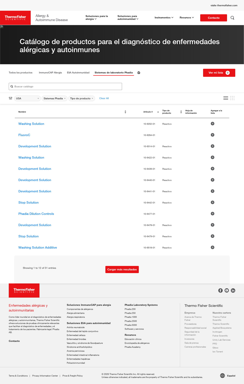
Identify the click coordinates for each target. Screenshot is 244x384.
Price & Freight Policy (73, 375)
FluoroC (24, 135)
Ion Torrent (218, 351)
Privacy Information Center (45, 375)
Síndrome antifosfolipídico (79, 346)
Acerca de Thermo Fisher (193, 318)
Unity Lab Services (221, 339)
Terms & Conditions (18, 375)
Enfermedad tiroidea (76, 339)
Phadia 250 (130, 312)
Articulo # (148, 111)
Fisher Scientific (220, 335)
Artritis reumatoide (75, 327)
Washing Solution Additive (37, 247)
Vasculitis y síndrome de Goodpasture (85, 342)
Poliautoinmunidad (76, 362)
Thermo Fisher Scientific (219, 318)
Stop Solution (28, 202)
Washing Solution (31, 124)
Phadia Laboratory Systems (141, 304)
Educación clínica (133, 339)
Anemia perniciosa (75, 350)
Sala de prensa (191, 342)
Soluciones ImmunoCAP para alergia (89, 304)
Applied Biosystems (222, 327)
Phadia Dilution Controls (36, 214)
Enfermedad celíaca (76, 335)
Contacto (14, 341)
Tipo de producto (166, 111)
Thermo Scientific (221, 323)
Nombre (22, 111)
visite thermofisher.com (224, 5)
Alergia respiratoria (76, 316)
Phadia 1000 (131, 316)
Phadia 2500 (131, 321)
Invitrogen (217, 331)
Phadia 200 (130, 309)
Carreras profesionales (195, 346)
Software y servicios (134, 328)
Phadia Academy (133, 346)
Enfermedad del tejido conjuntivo (82, 331)
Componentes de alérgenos (80, 309)
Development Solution (34, 146)
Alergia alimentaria (75, 312)
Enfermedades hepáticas (78, 358)
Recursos (130, 334)
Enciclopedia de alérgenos (137, 342)
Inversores (189, 338)
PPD (215, 343)
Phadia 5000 (131, 324)
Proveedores (190, 323)
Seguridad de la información (192, 333)
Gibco (215, 347)
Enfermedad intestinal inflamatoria (83, 354)
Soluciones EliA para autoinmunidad (89, 323)
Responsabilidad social (195, 327)
